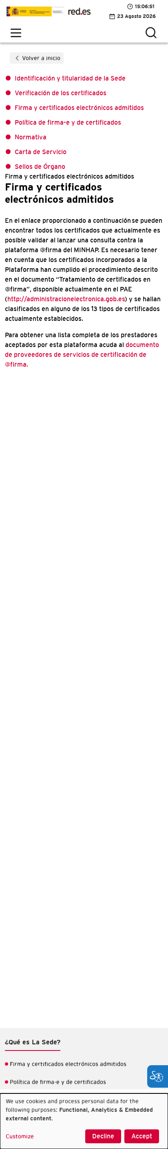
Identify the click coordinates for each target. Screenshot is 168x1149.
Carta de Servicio (40, 152)
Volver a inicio (41, 58)
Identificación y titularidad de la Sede (70, 78)
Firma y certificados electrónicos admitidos (79, 108)
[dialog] (84, 1121)
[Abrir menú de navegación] (16, 32)
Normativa (30, 137)
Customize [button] (20, 1137)
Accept (141, 1136)
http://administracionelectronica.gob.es (66, 299)
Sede (49, 12)
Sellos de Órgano (40, 167)
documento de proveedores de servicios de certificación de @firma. (82, 355)
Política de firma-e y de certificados (68, 122)
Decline (103, 1136)
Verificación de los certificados (60, 93)
